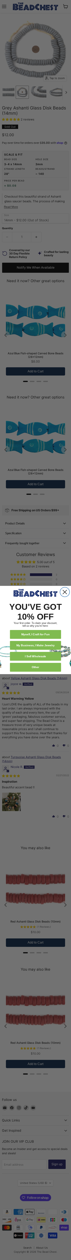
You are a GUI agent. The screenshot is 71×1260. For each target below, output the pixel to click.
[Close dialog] (65, 592)
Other (35, 667)
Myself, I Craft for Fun (35, 634)
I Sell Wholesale (35, 656)
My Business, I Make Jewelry (35, 645)
